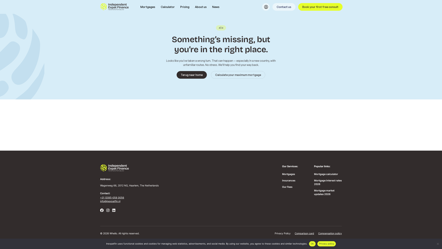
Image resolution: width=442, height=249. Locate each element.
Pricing (184, 7)
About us (201, 7)
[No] (437, 244)
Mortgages (147, 7)
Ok (312, 243)
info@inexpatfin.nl (110, 201)
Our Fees (287, 186)
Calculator (168, 7)
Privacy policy (326, 243)
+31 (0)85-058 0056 (112, 197)
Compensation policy (330, 233)
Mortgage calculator (326, 174)
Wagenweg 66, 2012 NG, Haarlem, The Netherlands (129, 185)
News (215, 7)
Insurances (288, 180)
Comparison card (304, 233)
